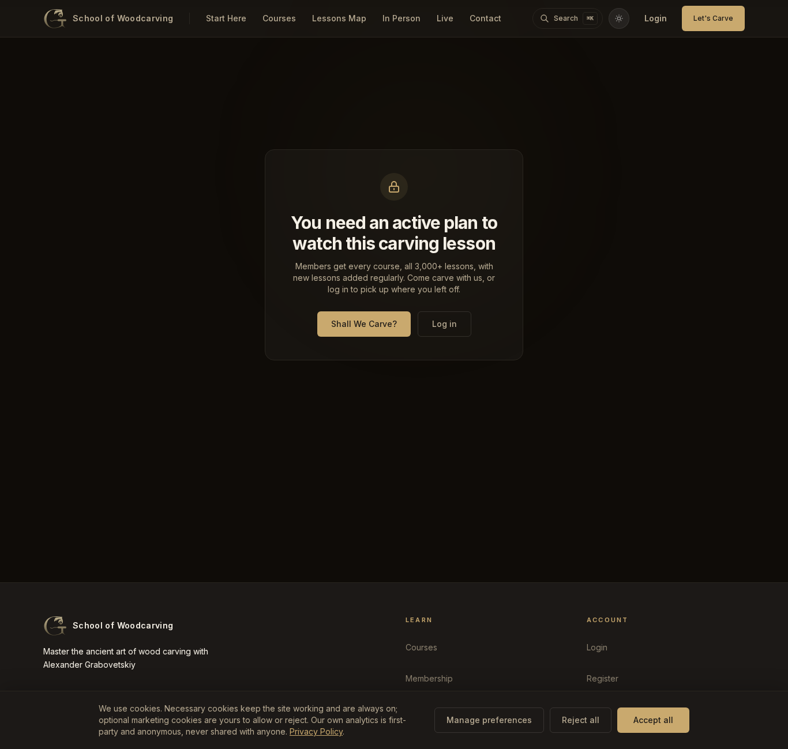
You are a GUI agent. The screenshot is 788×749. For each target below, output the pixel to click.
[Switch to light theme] (619, 18)
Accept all (653, 720)
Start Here (226, 18)
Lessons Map (339, 18)
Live (445, 18)
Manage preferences (489, 720)
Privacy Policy (316, 731)
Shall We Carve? (364, 324)
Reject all (580, 720)
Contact (485, 18)
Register (602, 678)
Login (655, 18)
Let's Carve (713, 18)
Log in (444, 324)
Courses (279, 18)
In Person (401, 18)
